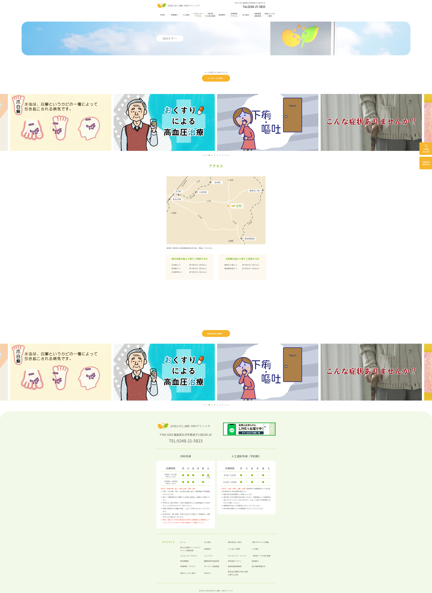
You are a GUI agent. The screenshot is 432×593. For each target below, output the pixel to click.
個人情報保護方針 (258, 566)
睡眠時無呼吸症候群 (211, 561)
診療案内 (174, 15)
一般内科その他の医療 (210, 14)
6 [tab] (217, 155)
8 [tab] (222, 155)
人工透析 (186, 15)
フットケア (208, 556)
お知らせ (207, 573)
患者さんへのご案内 (270, 14)
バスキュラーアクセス (198, 14)
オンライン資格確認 (211, 566)
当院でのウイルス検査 (260, 542)
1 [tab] (203, 155)
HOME (162, 15)
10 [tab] (228, 155)
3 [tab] (209, 155)
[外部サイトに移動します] (60, 122)
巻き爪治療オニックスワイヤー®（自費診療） (190, 549)
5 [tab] (214, 155)
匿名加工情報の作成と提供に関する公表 (238, 573)
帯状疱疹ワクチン (234, 561)
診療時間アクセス (234, 14)
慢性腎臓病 (184, 561)
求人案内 (245, 15)
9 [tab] (225, 155)
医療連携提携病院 (257, 14)
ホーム (182, 542)
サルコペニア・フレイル (237, 556)
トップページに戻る (215, 78)
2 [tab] (206, 155)
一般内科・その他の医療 (261, 556)
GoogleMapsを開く (215, 333)
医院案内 (222, 15)
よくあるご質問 (234, 549)
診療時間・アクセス (187, 566)
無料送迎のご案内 (234, 542)
